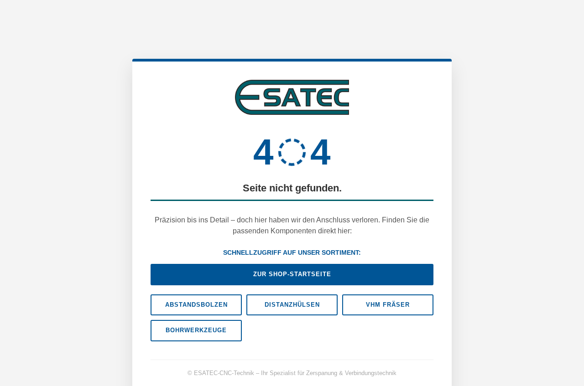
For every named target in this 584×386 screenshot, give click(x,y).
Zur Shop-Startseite (292, 274)
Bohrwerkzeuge (196, 330)
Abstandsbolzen (196, 304)
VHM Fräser (388, 304)
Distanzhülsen (292, 304)
